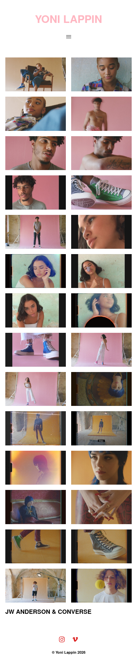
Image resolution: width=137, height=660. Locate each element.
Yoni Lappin (66, 652)
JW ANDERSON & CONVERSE (48, 611)
